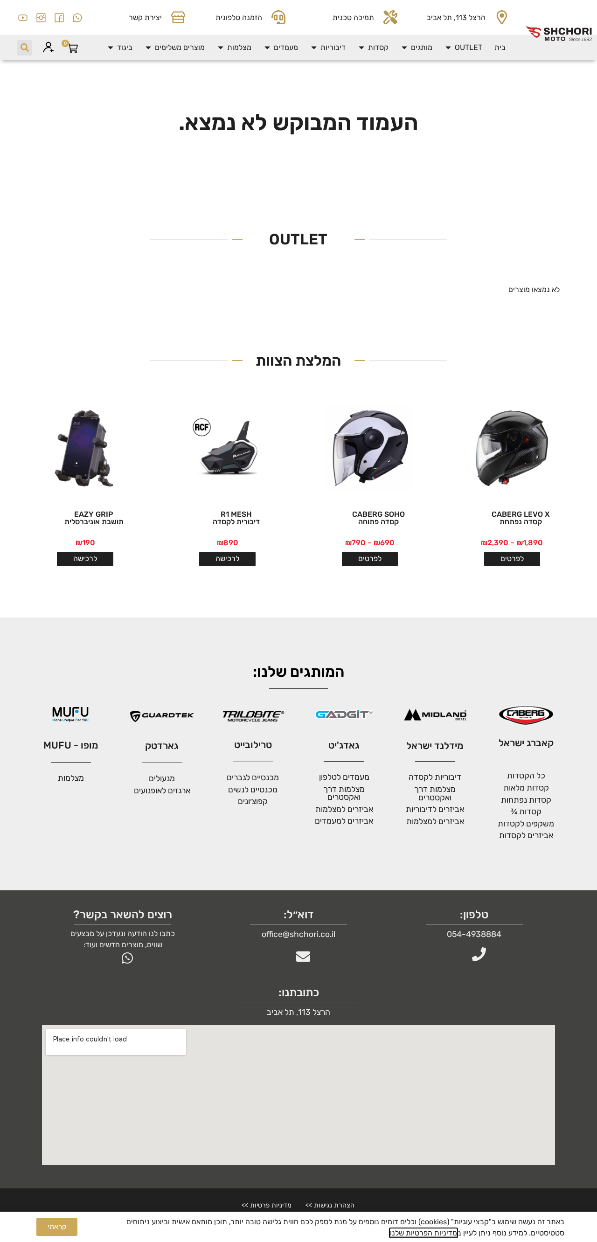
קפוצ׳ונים (253, 801)
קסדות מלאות (526, 787)
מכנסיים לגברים (253, 777)
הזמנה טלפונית (238, 17)
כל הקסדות (526, 775)
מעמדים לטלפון (344, 777)
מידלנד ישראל (435, 745)
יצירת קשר (145, 17)
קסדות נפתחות (526, 800)
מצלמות (71, 778)
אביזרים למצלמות (435, 821)
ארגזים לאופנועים (162, 790)
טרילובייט (253, 744)
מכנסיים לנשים (253, 789)
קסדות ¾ (526, 811)
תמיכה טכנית (353, 17)
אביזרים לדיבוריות (435, 809)
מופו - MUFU (70, 745)
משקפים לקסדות (526, 823)
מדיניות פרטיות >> (267, 1205)
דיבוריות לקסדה (435, 777)
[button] (463, 47)
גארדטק (162, 745)
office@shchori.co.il (298, 934)
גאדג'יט (344, 745)
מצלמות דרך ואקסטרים (344, 793)
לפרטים (512, 558)
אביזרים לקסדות (526, 835)
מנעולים (162, 778)
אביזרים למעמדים (344, 821)
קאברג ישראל (526, 743)
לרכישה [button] (227, 558)
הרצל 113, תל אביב (456, 17)
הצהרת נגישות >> (329, 1205)
